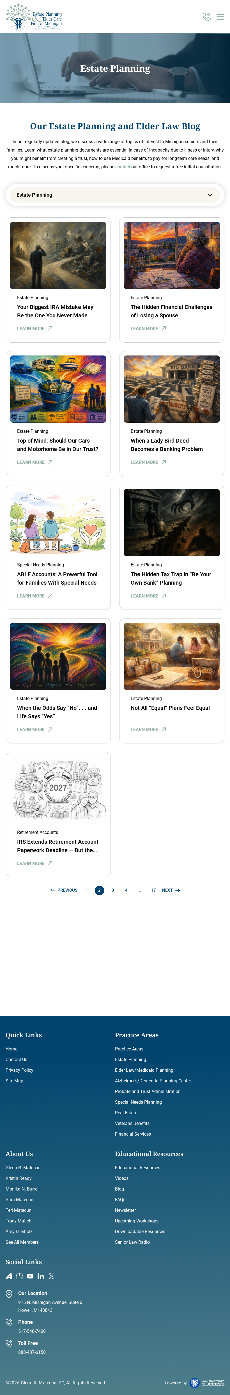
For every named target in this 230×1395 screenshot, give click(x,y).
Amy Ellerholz (19, 1231)
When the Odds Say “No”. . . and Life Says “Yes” (57, 712)
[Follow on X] (51, 1276)
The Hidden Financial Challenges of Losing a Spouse (171, 311)
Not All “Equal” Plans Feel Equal (170, 708)
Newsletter (125, 1210)
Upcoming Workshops (136, 1221)
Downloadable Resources (140, 1231)
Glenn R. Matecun (23, 1167)
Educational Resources (137, 1167)
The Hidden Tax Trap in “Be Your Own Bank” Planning (171, 578)
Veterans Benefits (132, 1123)
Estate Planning (32, 297)
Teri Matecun (18, 1210)
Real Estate (126, 1112)
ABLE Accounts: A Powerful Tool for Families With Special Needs (57, 578)
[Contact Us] (207, 19)
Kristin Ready (19, 1178)
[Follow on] (9, 1276)
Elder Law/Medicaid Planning (144, 1070)
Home (11, 1049)
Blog (119, 1189)
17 (153, 890)
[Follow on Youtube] (30, 1276)
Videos (121, 1178)
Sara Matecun (19, 1199)
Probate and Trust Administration (148, 1091)
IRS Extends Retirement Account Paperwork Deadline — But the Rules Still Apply (57, 846)
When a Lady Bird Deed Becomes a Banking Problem (167, 444)
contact (122, 166)
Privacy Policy (19, 1070)
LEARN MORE (31, 328)
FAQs (120, 1199)
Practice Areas (129, 1049)
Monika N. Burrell (23, 1189)
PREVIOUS (67, 890)
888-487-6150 (32, 1352)
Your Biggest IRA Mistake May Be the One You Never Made (55, 311)
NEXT (167, 890)
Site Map (14, 1081)
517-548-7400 (32, 1331)
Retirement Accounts (37, 832)
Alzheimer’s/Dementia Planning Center (153, 1081)
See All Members (22, 1242)
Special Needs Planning (40, 565)
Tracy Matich (18, 1221)
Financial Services (133, 1134)
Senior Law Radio (132, 1242)
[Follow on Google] (19, 1276)
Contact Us (16, 1059)
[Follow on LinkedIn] (41, 1276)
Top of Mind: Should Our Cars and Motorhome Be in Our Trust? (57, 444)
